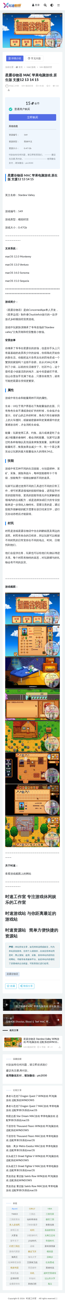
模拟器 (50, 1251)
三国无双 (50, 1214)
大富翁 (14, 1235)
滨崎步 (50, 1257)
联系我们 (42, 1065)
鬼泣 (50, 1284)
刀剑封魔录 (32, 1225)
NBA (50, 1209)
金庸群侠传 (14, 1284)
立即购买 (32, 117)
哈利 (32, 1230)
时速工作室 (14, 86)
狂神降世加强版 (14, 1263)
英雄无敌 (14, 1273)
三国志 (32, 1214)
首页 (21, 67)
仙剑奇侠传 (32, 1219)
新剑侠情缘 (50, 1246)
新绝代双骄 (14, 1251)
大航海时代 (32, 1235)
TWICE (14, 1214)
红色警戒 (50, 1262)
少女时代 (32, 1241)
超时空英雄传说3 (50, 1274)
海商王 (14, 1257)
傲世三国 (50, 1219)
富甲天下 (14, 1241)
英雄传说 (50, 1268)
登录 (37, 5)
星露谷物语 (12, 974)
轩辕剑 (32, 1278)
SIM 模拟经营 (46, 67)
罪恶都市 (32, 1268)
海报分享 (27, 986)
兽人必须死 (14, 1225)
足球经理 (14, 1278)
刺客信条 (50, 1225)
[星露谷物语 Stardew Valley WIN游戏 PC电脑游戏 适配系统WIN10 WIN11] (13, 1042)
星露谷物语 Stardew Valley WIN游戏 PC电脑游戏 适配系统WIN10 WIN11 (41, 1042)
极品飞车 (32, 1251)
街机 (32, 1273)
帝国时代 (50, 1241)
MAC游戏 (31, 67)
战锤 (32, 1246)
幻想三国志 (14, 1246)
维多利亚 (14, 1268)
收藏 (12, 986)
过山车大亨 (50, 1278)
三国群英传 (14, 1219)
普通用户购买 (22, 109)
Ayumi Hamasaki (14, 1209)
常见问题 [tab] (36, 58)
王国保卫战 (32, 1262)
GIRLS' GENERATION (32, 1209)
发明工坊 (14, 1230)
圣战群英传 (50, 1230)
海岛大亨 (32, 1257)
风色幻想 (32, 1284)
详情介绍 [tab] (16, 58)
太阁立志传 (50, 1235)
